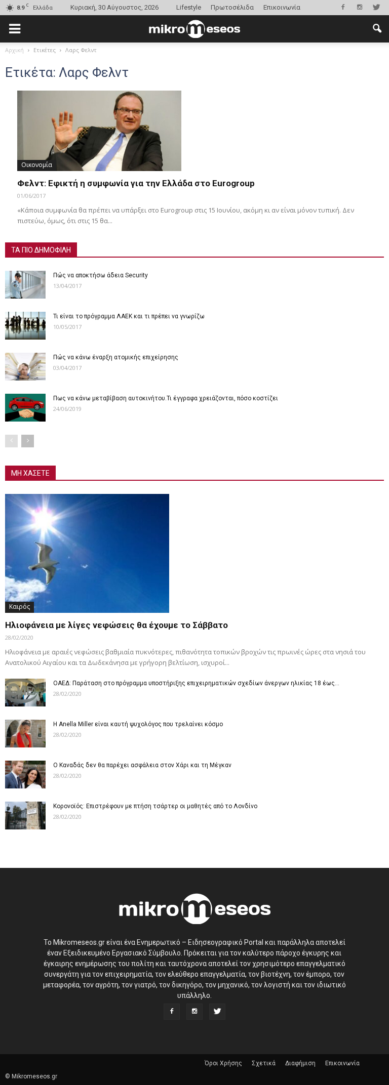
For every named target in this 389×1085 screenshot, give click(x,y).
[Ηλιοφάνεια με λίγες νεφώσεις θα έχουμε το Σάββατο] (194, 553)
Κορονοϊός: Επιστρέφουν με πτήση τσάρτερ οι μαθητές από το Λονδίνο (155, 806)
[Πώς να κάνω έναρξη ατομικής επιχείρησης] (25, 367)
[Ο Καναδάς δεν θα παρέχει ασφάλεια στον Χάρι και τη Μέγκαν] (25, 774)
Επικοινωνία (281, 7)
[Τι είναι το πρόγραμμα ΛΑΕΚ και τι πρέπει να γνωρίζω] (25, 326)
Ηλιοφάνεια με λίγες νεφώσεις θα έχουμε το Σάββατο (116, 625)
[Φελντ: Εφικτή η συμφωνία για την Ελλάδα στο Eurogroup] (194, 131)
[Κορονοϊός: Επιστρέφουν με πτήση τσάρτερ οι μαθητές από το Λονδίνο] (25, 815)
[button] (377, 29)
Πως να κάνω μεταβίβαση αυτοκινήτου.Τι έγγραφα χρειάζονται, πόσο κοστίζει (165, 398)
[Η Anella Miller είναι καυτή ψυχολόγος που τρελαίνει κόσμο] (25, 733)
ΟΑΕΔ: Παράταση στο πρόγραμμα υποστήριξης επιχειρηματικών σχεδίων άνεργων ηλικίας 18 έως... (196, 683)
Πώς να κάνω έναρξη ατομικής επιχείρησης (115, 357)
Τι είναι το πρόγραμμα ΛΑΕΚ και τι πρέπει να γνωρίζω (129, 316)
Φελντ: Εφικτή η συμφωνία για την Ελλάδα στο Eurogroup (136, 183)
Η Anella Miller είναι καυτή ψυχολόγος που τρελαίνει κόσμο (138, 724)
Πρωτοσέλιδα (232, 7)
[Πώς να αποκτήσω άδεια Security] (25, 285)
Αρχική (14, 50)
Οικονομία (36, 164)
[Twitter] (376, 7)
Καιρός (19, 606)
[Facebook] (343, 7)
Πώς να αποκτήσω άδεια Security (100, 275)
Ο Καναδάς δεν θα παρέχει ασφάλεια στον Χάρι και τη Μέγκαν (142, 765)
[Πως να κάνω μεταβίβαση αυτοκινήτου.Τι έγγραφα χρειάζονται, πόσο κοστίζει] (25, 408)
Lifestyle (188, 7)
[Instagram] (359, 7)
